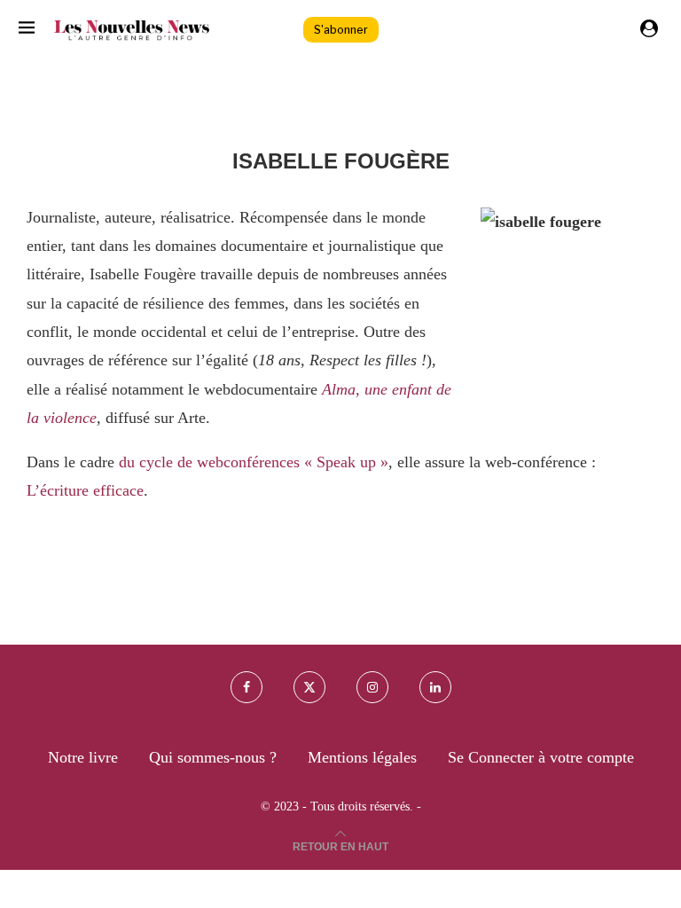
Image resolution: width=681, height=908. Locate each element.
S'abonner (341, 29)
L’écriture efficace (85, 490)
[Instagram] (372, 687)
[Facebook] (246, 687)
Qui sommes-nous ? (213, 757)
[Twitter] (309, 687)
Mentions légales (362, 757)
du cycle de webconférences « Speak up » (253, 462)
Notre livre (83, 757)
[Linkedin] (435, 687)
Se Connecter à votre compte (541, 757)
